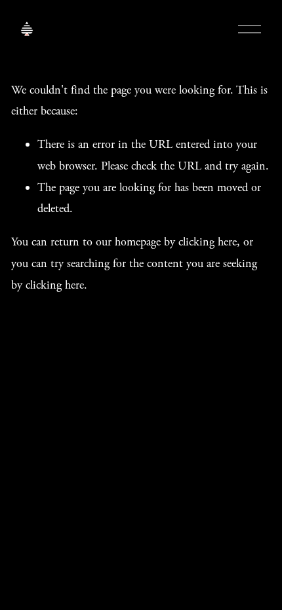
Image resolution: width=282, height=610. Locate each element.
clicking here (207, 241)
